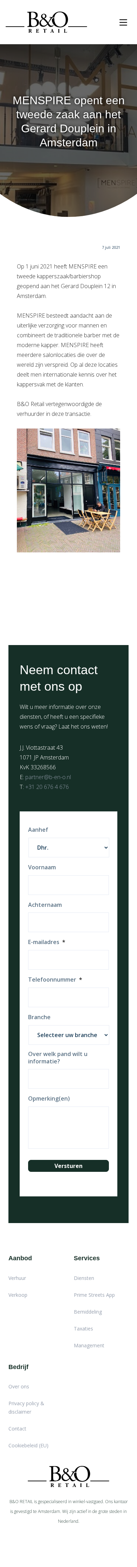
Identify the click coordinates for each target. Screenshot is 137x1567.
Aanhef (38, 830)
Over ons (18, 1386)
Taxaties (83, 1328)
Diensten (84, 1278)
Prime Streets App (94, 1295)
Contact (17, 1428)
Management (89, 1345)
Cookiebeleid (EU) (28, 1445)
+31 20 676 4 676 (47, 787)
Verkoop (17, 1295)
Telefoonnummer (55, 979)
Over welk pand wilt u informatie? (57, 1057)
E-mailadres (46, 942)
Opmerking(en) (49, 1098)
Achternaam (45, 905)
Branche (39, 1017)
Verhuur (17, 1278)
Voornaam (42, 867)
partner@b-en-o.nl (48, 777)
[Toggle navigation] (123, 22)
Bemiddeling (88, 1311)
